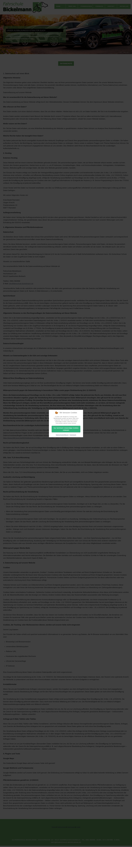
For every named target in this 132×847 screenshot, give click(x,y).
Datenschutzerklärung (62, 435)
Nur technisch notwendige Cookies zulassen (66, 429)
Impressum (73, 435)
